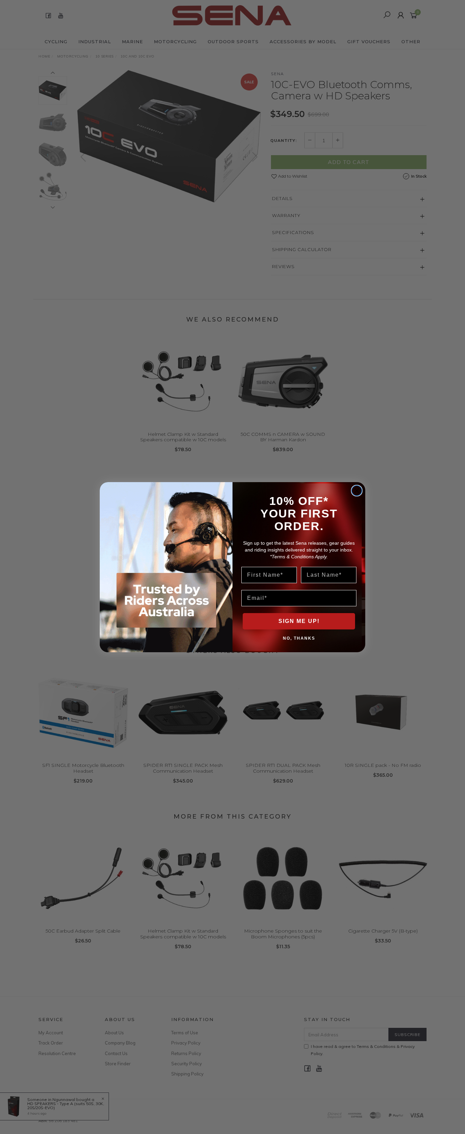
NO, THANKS (299, 638)
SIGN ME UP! (299, 621)
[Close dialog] (357, 491)
